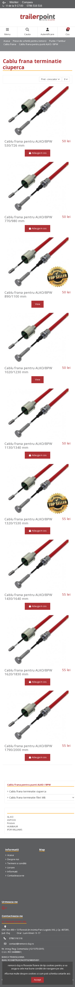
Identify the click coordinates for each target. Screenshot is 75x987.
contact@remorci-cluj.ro (21, 943)
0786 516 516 (34, 5)
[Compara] (37, 137)
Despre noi (13, 859)
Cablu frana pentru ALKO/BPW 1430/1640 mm (28, 596)
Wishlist (14, 2)
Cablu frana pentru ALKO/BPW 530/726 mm (28, 143)
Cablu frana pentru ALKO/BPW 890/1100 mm (28, 294)
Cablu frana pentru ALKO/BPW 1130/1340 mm (28, 445)
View (37, 304)
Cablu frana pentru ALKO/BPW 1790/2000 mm (28, 748)
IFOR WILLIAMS (14, 829)
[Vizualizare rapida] (42, 137)
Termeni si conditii (16, 863)
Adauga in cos (39, 152)
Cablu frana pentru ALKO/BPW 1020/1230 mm (28, 370)
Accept (37, 979)
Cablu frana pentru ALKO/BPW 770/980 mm (28, 219)
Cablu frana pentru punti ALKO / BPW (29, 784)
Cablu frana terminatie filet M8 (27, 797)
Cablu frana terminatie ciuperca (27, 791)
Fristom (11, 823)
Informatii (12, 871)
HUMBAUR (12, 826)
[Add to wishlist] (32, 137)
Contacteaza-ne (15, 875)
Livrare (11, 867)
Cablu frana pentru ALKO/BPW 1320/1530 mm (28, 521)
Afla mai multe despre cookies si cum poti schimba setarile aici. (38, 973)
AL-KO (10, 816)
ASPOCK (11, 820)
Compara (27, 2)
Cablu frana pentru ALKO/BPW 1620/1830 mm (28, 672)
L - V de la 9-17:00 (13, 5)
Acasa (10, 855)
